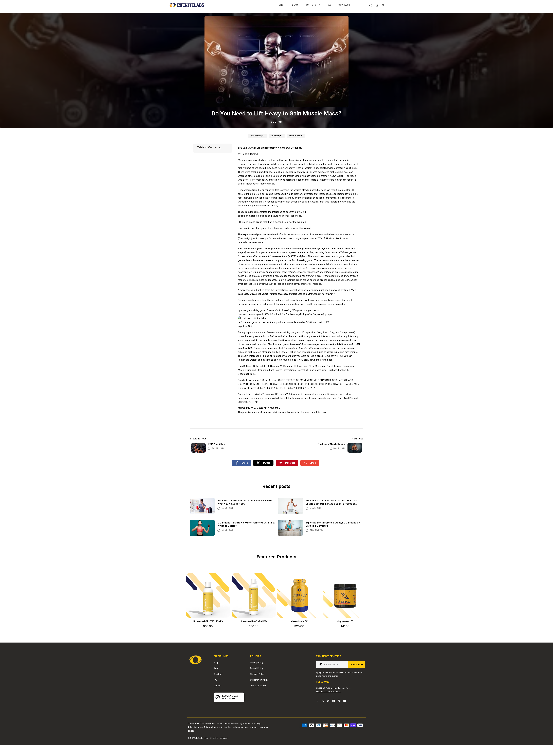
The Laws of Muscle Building (331, 444)
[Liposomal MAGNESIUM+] (254, 595)
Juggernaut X (345, 621)
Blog (216, 668)
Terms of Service (258, 685)
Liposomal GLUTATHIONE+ (208, 621)
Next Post (357, 438)
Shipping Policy (257, 674)
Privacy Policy (256, 662)
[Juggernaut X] (345, 595)
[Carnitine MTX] (299, 595)
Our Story (218, 674)
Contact (217, 685)
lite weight (276, 135)
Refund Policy (256, 668)
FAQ (215, 680)
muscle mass (296, 135)
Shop (216, 662)
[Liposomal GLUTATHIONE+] (208, 595)
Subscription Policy (259, 680)
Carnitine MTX (299, 621)
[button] (370, 5)
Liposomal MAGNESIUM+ (253, 621)
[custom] (317, 701)
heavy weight (257, 135)
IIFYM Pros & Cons (216, 444)
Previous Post (198, 438)
